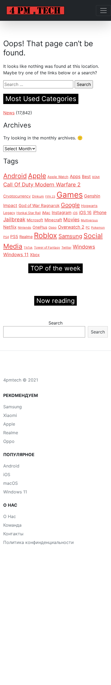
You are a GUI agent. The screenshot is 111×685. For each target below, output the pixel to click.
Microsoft (35, 220)
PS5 (14, 236)
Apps (75, 176)
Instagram (61, 212)
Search (55, 323)
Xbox (35, 254)
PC (88, 227)
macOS (10, 483)
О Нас (9, 516)
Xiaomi (10, 415)
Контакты (13, 533)
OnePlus (40, 227)
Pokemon (98, 227)
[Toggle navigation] (103, 10)
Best (86, 176)
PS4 (6, 237)
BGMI (96, 177)
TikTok (28, 247)
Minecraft (53, 220)
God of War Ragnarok (39, 205)
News (9, 112)
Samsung (70, 236)
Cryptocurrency (17, 196)
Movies (71, 219)
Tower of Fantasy (47, 247)
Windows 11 (16, 254)
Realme (26, 236)
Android (15, 176)
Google (70, 205)
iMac (46, 212)
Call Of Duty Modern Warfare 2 (42, 184)
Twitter (66, 247)
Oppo (52, 227)
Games (70, 194)
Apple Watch (57, 177)
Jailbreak (14, 219)
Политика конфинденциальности (38, 542)
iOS (75, 213)
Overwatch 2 (71, 227)
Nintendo (24, 227)
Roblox (45, 235)
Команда (12, 525)
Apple (37, 176)
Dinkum (38, 196)
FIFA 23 (50, 196)
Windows (84, 247)
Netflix (9, 227)
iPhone (99, 212)
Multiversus (89, 220)
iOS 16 (85, 212)
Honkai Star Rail (28, 213)
